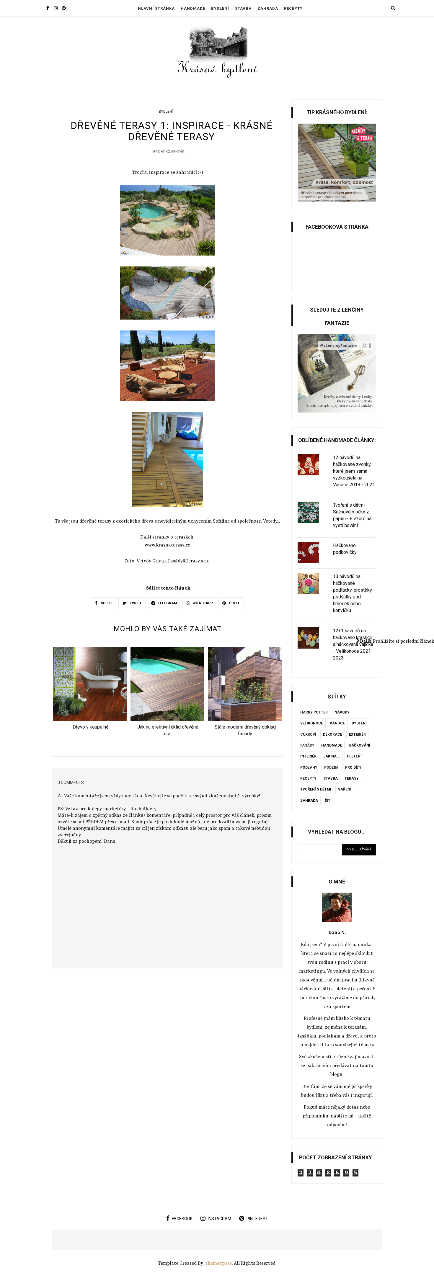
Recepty (293, 8)
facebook (182, 1218)
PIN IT (234, 603)
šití (328, 800)
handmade (331, 745)
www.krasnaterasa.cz (167, 545)
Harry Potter (314, 712)
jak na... (331, 756)
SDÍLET (106, 603)
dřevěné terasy (95, 521)
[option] (90, 690)
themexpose (218, 1263)
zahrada (309, 800)
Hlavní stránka (156, 8)
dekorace (332, 734)
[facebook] (47, 8)
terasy (352, 778)
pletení (354, 756)
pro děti (353, 767)
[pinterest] (63, 8)
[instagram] (55, 8)
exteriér (357, 734)
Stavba (243, 8)
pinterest (257, 1218)
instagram (219, 1218)
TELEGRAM (167, 603)
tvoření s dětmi (315, 789)
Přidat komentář (168, 152)
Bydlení (220, 8)
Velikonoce (311, 723)
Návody (342, 712)
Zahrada (267, 8)
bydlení (166, 111)
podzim (331, 767)
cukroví (308, 734)
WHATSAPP (202, 603)
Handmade (193, 8)
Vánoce (337, 723)
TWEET (135, 603)
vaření (344, 789)
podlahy (308, 767)
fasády (307, 745)
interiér (308, 756)
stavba (330, 778)
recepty (308, 778)
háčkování (359, 745)
